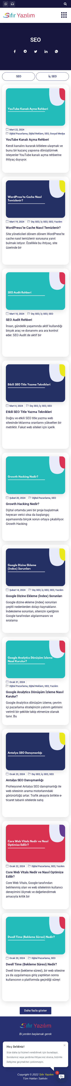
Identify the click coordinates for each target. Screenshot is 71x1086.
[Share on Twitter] (35, 51)
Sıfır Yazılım (46, 1074)
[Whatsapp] (6, 4)
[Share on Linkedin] (46, 51)
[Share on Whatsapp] (56, 51)
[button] (65, 4)
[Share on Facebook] (15, 51)
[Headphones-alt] (12, 4)
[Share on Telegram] (25, 51)
